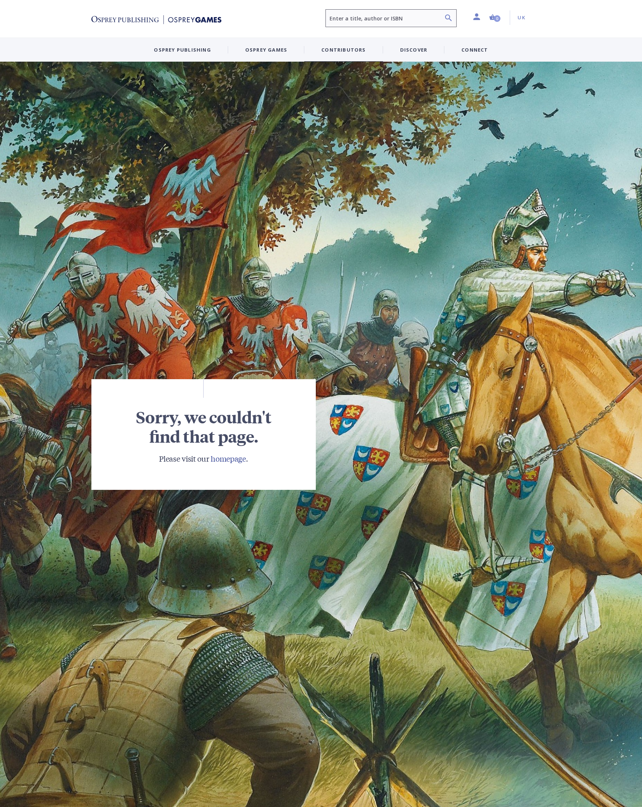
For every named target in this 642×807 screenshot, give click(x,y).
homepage (228, 458)
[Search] (448, 19)
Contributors (343, 49)
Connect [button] (474, 49)
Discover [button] (414, 49)
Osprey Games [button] (266, 49)
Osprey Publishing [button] (182, 49)
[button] (495, 17)
